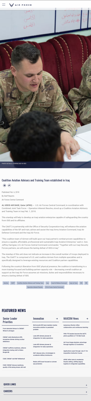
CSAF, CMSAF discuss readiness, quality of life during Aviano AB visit (14, 366)
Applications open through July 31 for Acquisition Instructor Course (76, 352)
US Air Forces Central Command (54, 287)
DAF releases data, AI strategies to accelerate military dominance (44, 354)
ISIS (81, 283)
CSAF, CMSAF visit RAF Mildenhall (14, 359)
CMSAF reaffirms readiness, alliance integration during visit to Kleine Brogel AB (14, 350)
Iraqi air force (73, 283)
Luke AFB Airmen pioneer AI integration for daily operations (43, 337)
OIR (86, 283)
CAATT (13, 283)
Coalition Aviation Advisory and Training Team (30, 283)
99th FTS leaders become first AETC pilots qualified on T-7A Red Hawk (75, 335)
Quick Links (10, 384)
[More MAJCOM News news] (87, 319)
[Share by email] (9, 185)
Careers (8, 391)
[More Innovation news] (57, 319)
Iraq (47, 283)
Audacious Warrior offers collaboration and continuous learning (76, 326)
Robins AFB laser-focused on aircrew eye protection (45, 363)
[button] (4, 5)
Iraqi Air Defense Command (59, 283)
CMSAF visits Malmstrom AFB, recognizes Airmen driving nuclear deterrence (13, 339)
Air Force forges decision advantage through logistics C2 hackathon (75, 343)
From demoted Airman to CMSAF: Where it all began (13, 330)
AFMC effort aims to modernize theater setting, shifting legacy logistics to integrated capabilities (74, 362)
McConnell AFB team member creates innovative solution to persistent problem (45, 327)
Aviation (6, 283)
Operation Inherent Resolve (35, 287)
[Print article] (4, 185)
